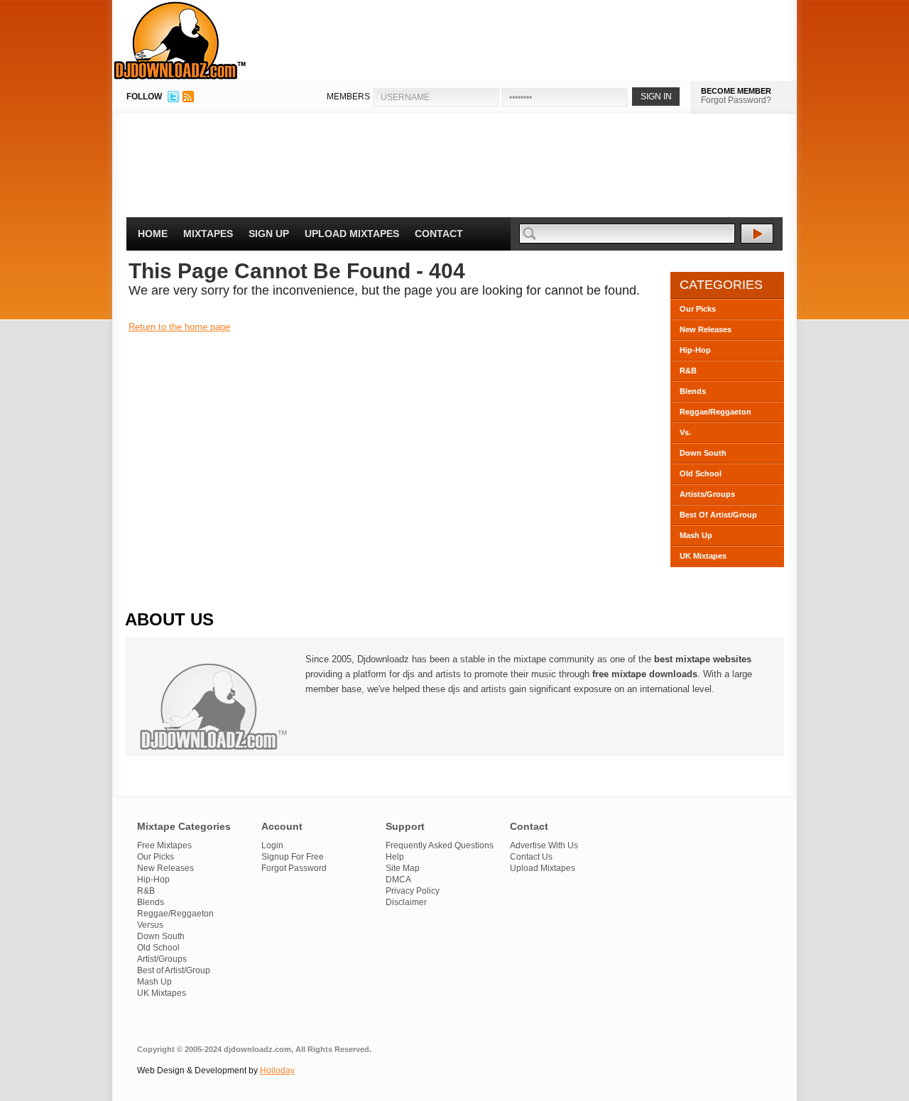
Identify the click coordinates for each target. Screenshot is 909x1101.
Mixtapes (208, 233)
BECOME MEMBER (736, 91)
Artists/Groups (707, 494)
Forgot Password (294, 868)
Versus (150, 925)
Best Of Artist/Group (718, 514)
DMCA (398, 879)
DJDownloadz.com (180, 40)
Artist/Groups (162, 959)
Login (272, 845)
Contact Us (531, 857)
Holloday (277, 1070)
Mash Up (696, 535)
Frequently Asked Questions (440, 845)
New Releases (705, 329)
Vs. (685, 432)
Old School (701, 473)
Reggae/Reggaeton (715, 411)
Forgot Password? (736, 100)
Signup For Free (292, 857)
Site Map (403, 868)
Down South (703, 453)
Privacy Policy (413, 891)
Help (395, 857)
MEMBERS (348, 97)
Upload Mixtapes (352, 233)
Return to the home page (179, 327)
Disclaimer (406, 902)
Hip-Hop (695, 350)
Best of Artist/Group (173, 970)
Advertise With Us (544, 845)
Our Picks (698, 309)
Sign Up (269, 233)
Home (153, 233)
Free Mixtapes (164, 845)
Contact (439, 233)
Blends (693, 391)
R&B (688, 370)
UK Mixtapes (703, 556)
